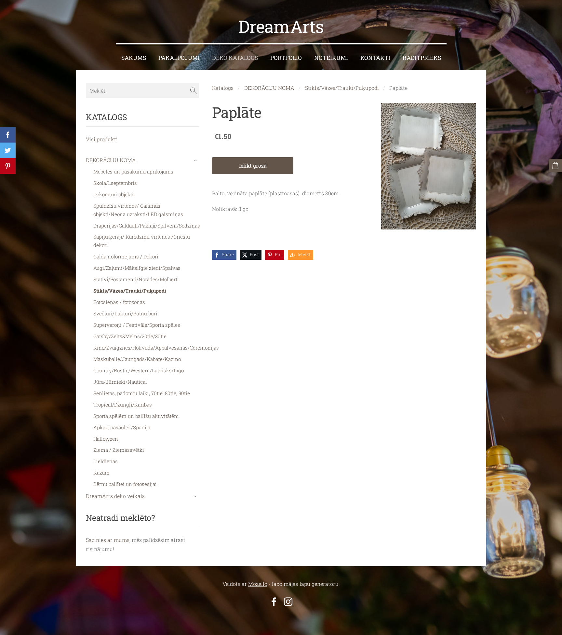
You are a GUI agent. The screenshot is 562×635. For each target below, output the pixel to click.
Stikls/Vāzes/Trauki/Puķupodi (342, 87)
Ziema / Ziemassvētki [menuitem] (118, 450)
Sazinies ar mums (107, 539)
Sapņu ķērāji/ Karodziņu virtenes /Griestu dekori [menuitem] (141, 240)
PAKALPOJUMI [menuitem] (179, 58)
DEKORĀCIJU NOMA (269, 87)
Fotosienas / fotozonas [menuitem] (119, 302)
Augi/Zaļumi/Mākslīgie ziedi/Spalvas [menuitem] (137, 268)
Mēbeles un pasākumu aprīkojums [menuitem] (133, 171)
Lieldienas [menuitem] (105, 461)
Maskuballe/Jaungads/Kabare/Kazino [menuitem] (137, 359)
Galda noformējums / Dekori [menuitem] (125, 256)
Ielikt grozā (253, 165)
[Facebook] (273, 601)
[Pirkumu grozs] (555, 165)
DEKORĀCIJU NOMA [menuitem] (111, 160)
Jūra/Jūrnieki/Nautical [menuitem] (120, 382)
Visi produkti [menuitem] (102, 139)
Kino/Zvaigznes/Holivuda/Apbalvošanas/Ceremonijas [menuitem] (156, 347)
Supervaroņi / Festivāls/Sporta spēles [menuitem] (136, 325)
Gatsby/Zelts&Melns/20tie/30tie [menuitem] (130, 336)
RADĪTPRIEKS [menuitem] (422, 58)
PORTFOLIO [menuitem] (286, 58)
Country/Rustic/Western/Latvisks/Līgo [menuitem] (138, 370)
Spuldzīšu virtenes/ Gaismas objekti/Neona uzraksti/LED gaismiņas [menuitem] (138, 209)
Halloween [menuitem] (105, 438)
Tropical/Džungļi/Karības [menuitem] (122, 404)
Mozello (257, 583)
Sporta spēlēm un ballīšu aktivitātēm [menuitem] (136, 416)
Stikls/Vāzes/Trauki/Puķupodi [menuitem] (129, 290)
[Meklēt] (193, 90)
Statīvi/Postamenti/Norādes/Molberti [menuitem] (136, 279)
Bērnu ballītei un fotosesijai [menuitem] (125, 484)
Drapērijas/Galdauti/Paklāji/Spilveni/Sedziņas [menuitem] (146, 225)
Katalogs (223, 87)
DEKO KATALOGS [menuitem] (235, 58)
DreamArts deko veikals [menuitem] (115, 495)
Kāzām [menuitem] (101, 472)
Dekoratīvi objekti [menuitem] (113, 194)
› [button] (196, 160)
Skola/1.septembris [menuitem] (115, 183)
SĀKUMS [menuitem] (133, 58)
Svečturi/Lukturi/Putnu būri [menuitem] (125, 313)
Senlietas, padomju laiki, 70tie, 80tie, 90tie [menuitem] (141, 393)
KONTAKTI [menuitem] (375, 58)
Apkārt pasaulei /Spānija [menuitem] (121, 427)
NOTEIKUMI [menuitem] (331, 58)
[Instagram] (288, 601)
